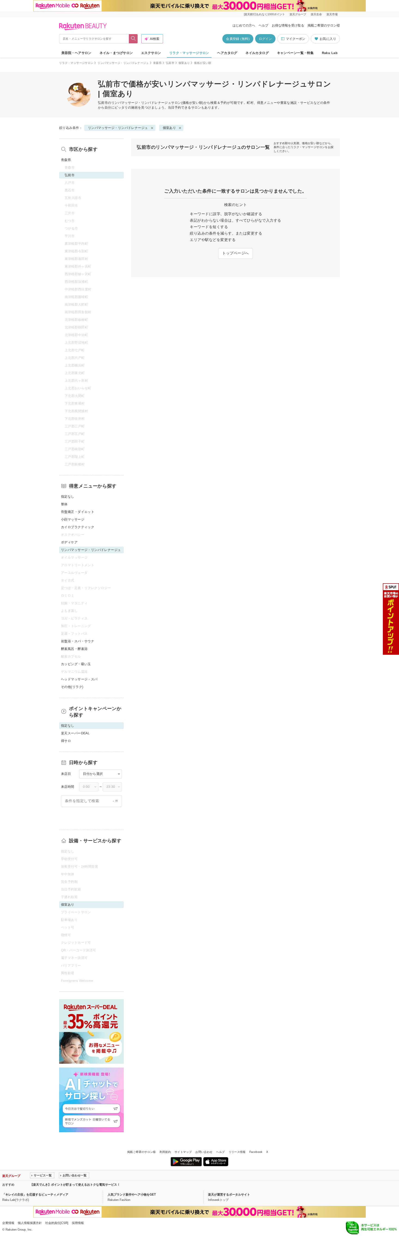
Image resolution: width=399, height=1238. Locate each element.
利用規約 (165, 1152)
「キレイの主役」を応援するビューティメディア (35, 1194)
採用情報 (78, 1223)
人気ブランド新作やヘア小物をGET (132, 1194)
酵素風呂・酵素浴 (74, 649)
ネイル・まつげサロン (116, 53)
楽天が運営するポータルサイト (229, 1194)
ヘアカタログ (227, 53)
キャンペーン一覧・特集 (295, 53)
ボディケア (69, 542)
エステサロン (151, 53)
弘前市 (170, 63)
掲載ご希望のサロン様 (324, 25)
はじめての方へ (244, 25)
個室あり (184, 63)
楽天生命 (316, 14)
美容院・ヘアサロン (76, 53)
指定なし (67, 496)
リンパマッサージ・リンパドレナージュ (123, 63)
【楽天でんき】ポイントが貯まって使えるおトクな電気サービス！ (75, 1184)
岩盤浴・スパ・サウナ (77, 641)
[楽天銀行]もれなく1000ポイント (264, 14)
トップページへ (235, 253)
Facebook (256, 1152)
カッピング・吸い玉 (76, 664)
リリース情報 (237, 1152)
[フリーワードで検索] (133, 38)
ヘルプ (263, 25)
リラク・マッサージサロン (189, 53)
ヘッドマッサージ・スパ (79, 679)
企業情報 (8, 1223)
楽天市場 (332, 14)
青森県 (157, 63)
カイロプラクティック (77, 527)
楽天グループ (298, 14)
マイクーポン (295, 39)
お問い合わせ (203, 1152)
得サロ (66, 741)
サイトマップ (183, 1152)
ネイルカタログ (257, 53)
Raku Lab (330, 53)
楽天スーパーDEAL (75, 733)
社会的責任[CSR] (56, 1223)
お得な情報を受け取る (288, 25)
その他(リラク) (72, 687)
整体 (64, 504)
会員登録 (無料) (238, 39)
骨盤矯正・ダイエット (77, 512)
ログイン (265, 39)
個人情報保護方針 (30, 1223)
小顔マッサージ (72, 519)
